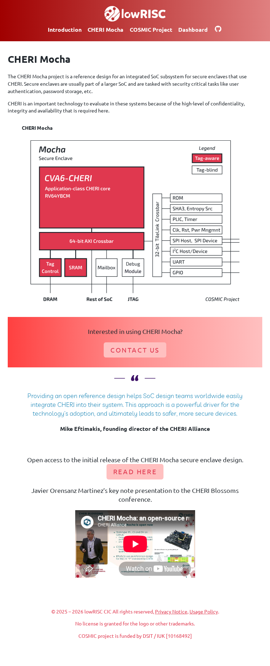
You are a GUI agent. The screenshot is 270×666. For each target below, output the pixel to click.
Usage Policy (203, 611)
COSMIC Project (151, 29)
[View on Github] (218, 29)
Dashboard (193, 29)
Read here (135, 471)
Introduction (65, 29)
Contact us (135, 350)
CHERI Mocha (105, 29)
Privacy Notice (171, 611)
